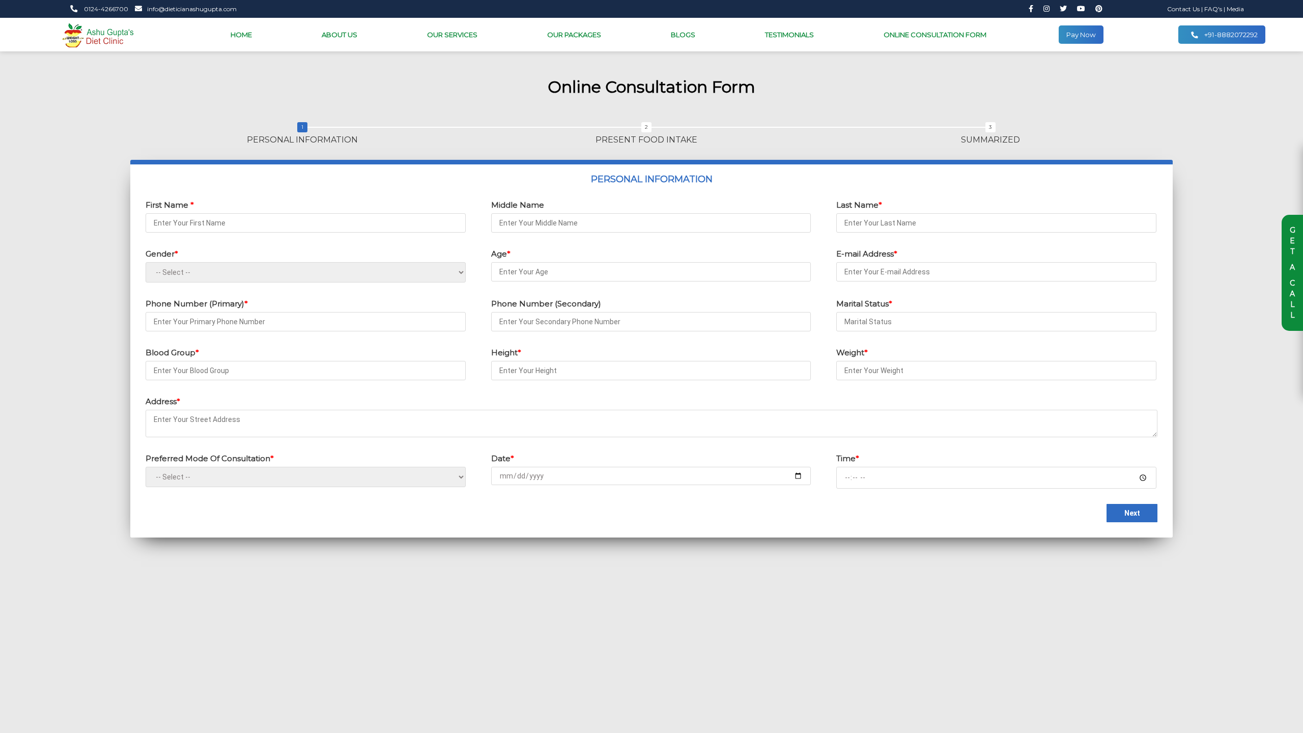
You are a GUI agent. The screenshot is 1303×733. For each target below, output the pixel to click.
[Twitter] (1063, 9)
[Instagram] (1046, 9)
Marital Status (864, 303)
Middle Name (517, 205)
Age (501, 254)
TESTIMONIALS (789, 35)
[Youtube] (1081, 9)
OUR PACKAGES (574, 35)
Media (1235, 9)
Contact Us (1184, 9)
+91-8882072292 (1230, 35)
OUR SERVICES (452, 35)
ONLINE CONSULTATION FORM (935, 35)
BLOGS (683, 35)
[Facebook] (1031, 9)
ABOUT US (339, 35)
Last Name (859, 205)
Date (502, 458)
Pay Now (1081, 35)
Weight (852, 352)
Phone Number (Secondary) (546, 303)
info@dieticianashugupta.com (192, 9)
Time (847, 458)
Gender (162, 254)
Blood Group (172, 352)
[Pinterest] (1099, 9)
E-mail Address (866, 254)
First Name (170, 205)
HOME (241, 35)
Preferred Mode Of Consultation (210, 458)
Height (506, 352)
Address (163, 401)
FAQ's (1214, 9)
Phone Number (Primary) (197, 303)
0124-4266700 (105, 9)
